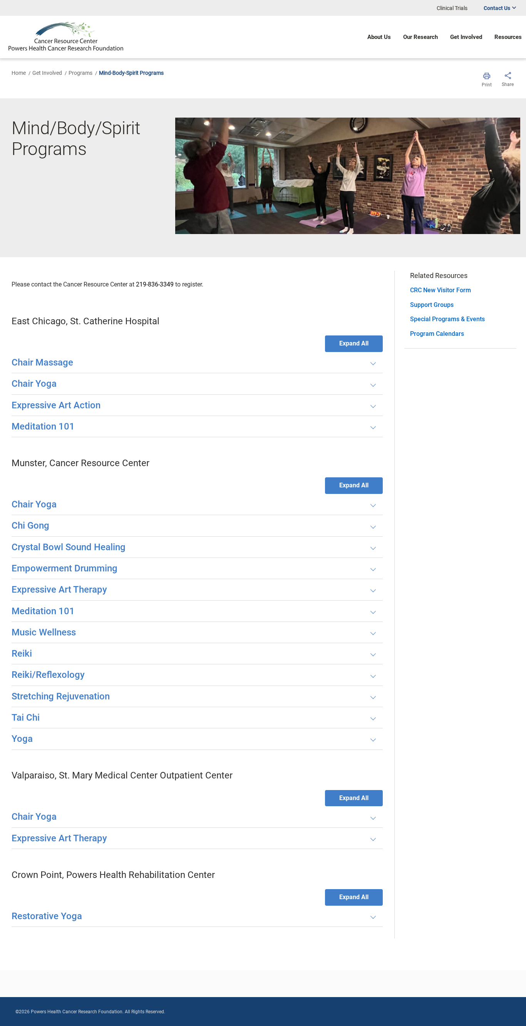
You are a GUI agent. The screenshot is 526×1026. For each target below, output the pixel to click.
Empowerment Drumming (64, 568)
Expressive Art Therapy (59, 589)
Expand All (354, 343)
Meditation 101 (43, 426)
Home (19, 73)
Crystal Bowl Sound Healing (69, 547)
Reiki (22, 653)
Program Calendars (437, 333)
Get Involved (47, 73)
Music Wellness (44, 632)
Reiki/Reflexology (48, 674)
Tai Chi (26, 717)
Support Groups (432, 304)
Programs (80, 73)
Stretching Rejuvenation (61, 696)
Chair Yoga (34, 383)
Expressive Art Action (56, 405)
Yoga (22, 738)
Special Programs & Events (447, 319)
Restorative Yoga (47, 916)
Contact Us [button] (497, 8)
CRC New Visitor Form (440, 290)
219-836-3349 (155, 284)
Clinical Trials (452, 8)
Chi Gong (30, 525)
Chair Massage (42, 362)
